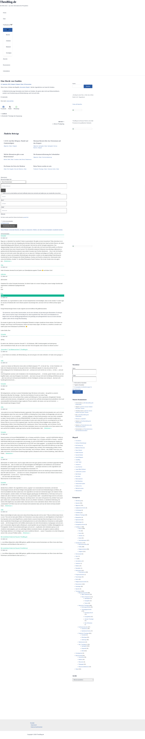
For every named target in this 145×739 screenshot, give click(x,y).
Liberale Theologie (89, 619)
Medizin (80, 659)
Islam (77, 556)
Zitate (22, 84)
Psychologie (78, 576)
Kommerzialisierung (47, 157)
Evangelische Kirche (80, 524)
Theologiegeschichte (86, 609)
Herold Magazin (79, 457)
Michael (77, 418)
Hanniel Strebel (79, 455)
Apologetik (41, 146)
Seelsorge (84, 639)
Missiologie (84, 637)
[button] (11, 25)
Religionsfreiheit (82, 549)
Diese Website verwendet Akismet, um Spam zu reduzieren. (17, 229)
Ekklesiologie (79, 522)
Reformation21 (79, 478)
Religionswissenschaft (81, 581)
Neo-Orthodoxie (88, 623)
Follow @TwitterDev (77, 104)
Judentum (78, 563)
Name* (2, 200)
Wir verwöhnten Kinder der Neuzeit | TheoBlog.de (14, 537)
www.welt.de (10, 101)
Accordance (78, 440)
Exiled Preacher (79, 452)
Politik (80, 546)
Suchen (88, 86)
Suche (74, 83)
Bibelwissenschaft (83, 592)
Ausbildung (78, 512)
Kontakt (32, 723)
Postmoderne (82, 572)
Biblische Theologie (80, 515)
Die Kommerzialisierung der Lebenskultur (46, 154)
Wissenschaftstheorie (84, 666)
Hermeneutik (79, 553)
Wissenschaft (79, 655)
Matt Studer (78, 474)
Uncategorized (79, 653)
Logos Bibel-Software (81, 469)
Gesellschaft (78, 542)
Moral (23, 159)
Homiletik (84, 635)
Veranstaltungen (82, 540)
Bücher (5, 159)
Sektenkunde (82, 642)
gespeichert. (26, 217)
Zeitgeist (13, 84)
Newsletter (78, 568)
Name (73, 368)
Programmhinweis (80, 574)
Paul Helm (78, 476)
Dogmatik (84, 648)
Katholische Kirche (86, 631)
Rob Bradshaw (79, 481)
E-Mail (74, 375)
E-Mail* (2, 207)
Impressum (34, 725)
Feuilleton (78, 526)
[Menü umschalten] (7, 30)
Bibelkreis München (80, 447)
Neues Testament (86, 596)
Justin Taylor (78, 462)
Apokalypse (87, 598)
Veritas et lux (79, 485)
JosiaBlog (78, 459)
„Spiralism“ (83, 418)
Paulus (86, 603)
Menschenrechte (83, 544)
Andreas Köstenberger (81, 443)
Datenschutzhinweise (36, 727)
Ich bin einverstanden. (8, 221)
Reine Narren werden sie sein (42, 166)
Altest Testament (85, 594)
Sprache (78, 588)
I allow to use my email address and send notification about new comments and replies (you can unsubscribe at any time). (32, 193)
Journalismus (79, 561)
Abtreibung (78, 500)
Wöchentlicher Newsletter (80, 382)
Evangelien (87, 600)
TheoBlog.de (8, 2)
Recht (77, 579)
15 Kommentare (27, 84)
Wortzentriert (79, 490)
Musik (80, 538)
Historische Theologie (84, 605)
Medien (77, 565)
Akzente (77, 503)
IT (76, 558)
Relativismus (28, 159)
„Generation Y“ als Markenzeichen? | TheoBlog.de (14, 349)
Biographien (78, 517)
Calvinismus (84, 628)
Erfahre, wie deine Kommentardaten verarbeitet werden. (48, 229)
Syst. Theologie (82, 644)
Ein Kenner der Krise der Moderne (14, 166)
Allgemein (6, 146)
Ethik (9, 159)
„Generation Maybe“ (24, 87)
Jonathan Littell (18, 159)
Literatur (81, 535)
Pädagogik (81, 664)
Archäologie (78, 510)
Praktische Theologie (38, 169)
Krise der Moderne (18, 169)
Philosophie (78, 570)
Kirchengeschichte (86, 607)
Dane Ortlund (79, 450)
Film (80, 530)
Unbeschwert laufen (80, 483)
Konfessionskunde (83, 627)
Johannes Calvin (52, 169)
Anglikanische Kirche (80, 507)
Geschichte (81, 657)
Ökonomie (81, 662)
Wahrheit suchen (80, 488)
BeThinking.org (79, 445)
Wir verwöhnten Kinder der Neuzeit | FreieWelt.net (14, 548)
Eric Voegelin (10, 169)
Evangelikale (88, 616)
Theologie (78, 591)
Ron (2, 293)
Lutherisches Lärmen (81, 471)
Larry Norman (79, 466)
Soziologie (78, 586)
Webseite (3, 214)
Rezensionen (79, 584)
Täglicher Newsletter (79, 384)
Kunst (80, 533)
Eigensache (78, 519)
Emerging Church (89, 612)
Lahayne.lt (78, 464)
